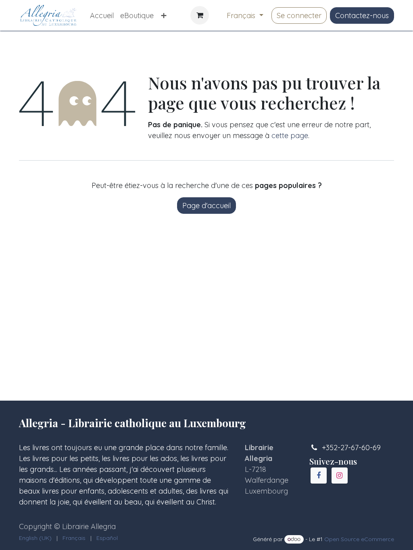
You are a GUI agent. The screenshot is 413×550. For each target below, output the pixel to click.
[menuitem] (102, 15)
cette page (289, 135)
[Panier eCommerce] (199, 15)
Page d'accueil (206, 205)
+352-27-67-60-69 (351, 447)
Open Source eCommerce (359, 539)
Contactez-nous (362, 15)
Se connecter (299, 15)
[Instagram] (340, 475)
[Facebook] (319, 475)
